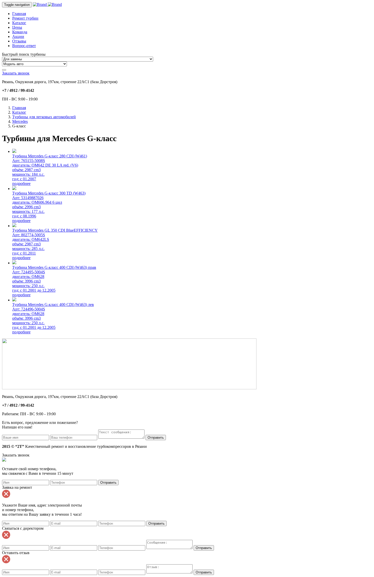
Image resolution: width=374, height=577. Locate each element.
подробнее (21, 183)
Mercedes (20, 121)
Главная (19, 13)
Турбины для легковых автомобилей (44, 117)
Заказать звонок (16, 73)
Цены (17, 27)
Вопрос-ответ (24, 45)
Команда (19, 32)
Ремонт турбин (25, 18)
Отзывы (19, 41)
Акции (18, 36)
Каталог (19, 23)
